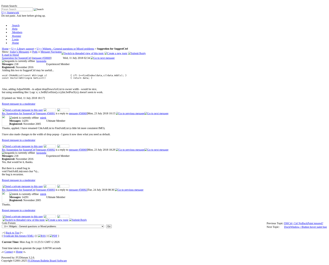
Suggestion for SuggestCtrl (16, 57)
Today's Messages (19, 51)
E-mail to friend (10, 54)
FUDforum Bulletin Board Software (47, 260)
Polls (35, 51)
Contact (8, 251)
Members (16, 32)
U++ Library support (22, 48)
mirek (43, 117)
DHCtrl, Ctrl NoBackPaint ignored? (303, 223)
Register (16, 36)
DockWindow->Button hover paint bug (305, 226)
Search (15, 25)
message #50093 (46, 189)
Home (15, 42)
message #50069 (42, 57)
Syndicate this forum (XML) (18, 235)
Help (14, 28)
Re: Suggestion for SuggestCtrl (18, 113)
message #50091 (46, 113)
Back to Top (12, 232)
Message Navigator (51, 51)
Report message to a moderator (18, 103)
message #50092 (46, 149)
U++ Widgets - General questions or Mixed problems (65, 48)
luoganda (41, 61)
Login (15, 39)
